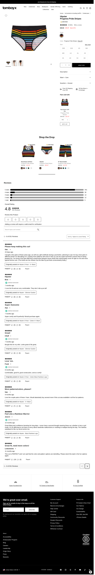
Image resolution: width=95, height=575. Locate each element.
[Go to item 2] (14, 63)
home (61, 13)
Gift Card (53, 511)
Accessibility (7, 537)
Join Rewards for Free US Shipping (47, 2)
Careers (5, 545)
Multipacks (45, 7)
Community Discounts (57, 517)
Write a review (78, 25)
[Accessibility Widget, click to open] (91, 572)
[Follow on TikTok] (85, 570)
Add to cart (64, 124)
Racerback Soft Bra (64, 112)
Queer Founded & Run (15, 485)
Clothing (70, 7)
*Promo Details (81, 517)
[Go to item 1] (8, 63)
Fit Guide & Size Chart (83, 503)
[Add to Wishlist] (6, 16)
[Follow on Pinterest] (75, 570)
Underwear (32, 7)
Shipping (53, 514)
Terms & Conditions (56, 526)
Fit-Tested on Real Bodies (47, 485)
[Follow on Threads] (70, 570)
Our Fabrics (80, 506)
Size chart (88, 44)
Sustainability (80, 511)
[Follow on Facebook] (61, 570)
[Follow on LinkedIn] (90, 570)
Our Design (80, 509)
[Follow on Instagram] (66, 570)
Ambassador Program (10, 540)
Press (5, 554)
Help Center (54, 509)
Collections (46, 9)
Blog (4, 542)
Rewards (6, 557)
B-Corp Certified (78, 485)
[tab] (47, 137)
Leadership (6, 548)
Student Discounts (56, 520)
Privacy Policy (54, 523)
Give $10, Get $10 (82, 514)
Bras (38, 7)
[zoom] (51, 64)
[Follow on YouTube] (80, 570)
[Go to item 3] (20, 63)
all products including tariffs (73, 13)
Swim (64, 7)
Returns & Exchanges (57, 506)
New (25, 7)
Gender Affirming (55, 7)
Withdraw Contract (56, 529)
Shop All (80, 41)
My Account (54, 503)
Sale (52, 9)
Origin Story (7, 551)
